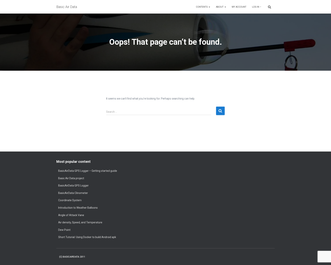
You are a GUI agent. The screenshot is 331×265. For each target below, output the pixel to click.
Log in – (256, 7)
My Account (239, 7)
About (220, 7)
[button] (209, 7)
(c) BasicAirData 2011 (72, 256)
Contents (202, 7)
